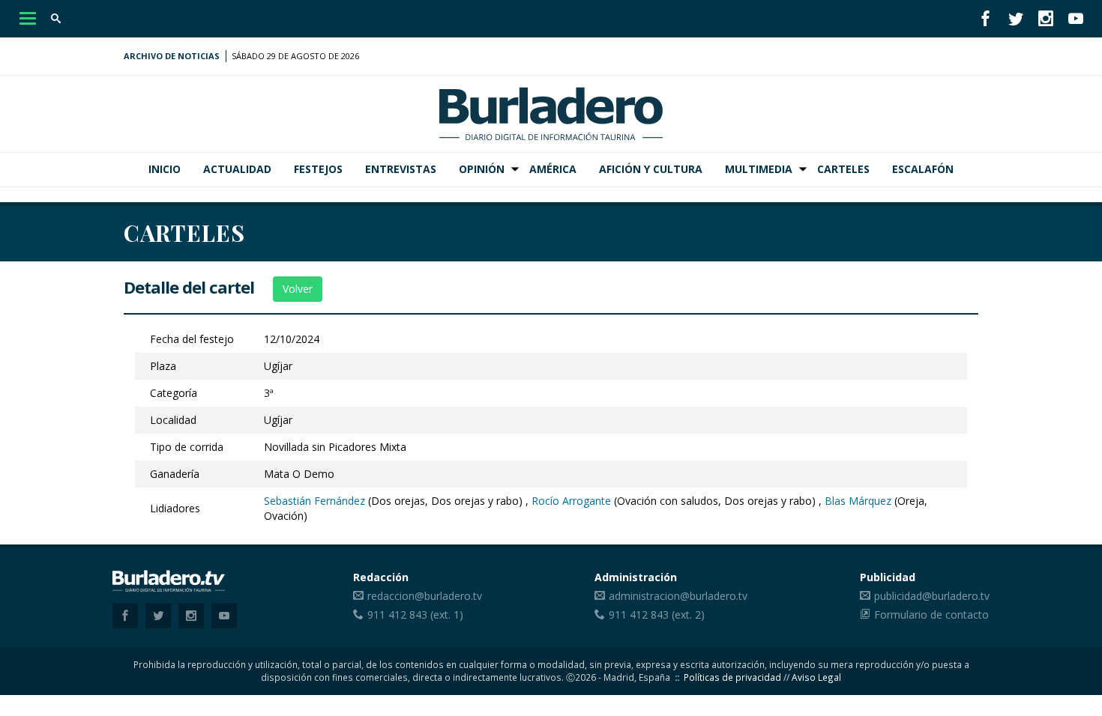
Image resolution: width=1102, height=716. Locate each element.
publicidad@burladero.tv (932, 596)
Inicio (164, 169)
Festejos (318, 169)
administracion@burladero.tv (678, 596)
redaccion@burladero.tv (424, 596)
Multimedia (758, 169)
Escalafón (923, 169)
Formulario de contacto (931, 614)
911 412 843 (397, 614)
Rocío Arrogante (571, 501)
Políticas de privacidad (732, 677)
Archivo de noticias (172, 55)
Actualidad (237, 169)
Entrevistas (400, 169)
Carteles (843, 169)
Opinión (482, 169)
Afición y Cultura (650, 169)
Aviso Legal (816, 677)
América (552, 169)
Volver (298, 289)
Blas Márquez (858, 501)
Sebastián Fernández (314, 501)
